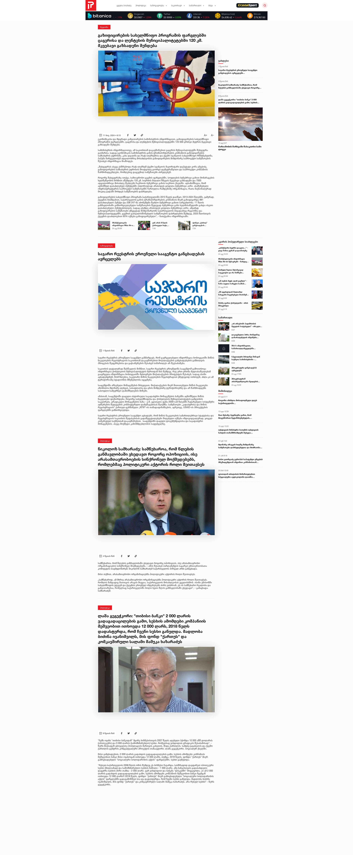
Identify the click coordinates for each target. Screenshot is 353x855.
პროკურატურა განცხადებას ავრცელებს (244, 369)
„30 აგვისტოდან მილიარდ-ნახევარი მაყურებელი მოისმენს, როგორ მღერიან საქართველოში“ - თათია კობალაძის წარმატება (233, 293)
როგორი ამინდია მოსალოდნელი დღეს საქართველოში (237, 401)
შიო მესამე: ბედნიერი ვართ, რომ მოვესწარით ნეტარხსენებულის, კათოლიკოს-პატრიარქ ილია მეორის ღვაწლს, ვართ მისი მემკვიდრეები (236, 416)
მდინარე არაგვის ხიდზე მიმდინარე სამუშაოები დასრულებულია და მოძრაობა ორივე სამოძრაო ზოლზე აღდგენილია (239, 446)
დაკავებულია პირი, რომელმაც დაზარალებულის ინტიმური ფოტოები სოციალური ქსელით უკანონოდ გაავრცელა (246, 336)
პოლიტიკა (141, 5)
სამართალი (225, 317)
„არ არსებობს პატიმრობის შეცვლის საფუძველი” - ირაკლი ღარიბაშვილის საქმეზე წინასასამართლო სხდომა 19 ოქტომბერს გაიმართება (246, 325)
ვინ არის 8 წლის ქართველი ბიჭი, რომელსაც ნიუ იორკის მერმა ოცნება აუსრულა (163, 224)
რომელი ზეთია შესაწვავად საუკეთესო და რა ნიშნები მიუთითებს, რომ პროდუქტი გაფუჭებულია (231, 271)
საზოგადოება (106, 245)
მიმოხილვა (225, 390)
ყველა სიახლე (124, 5)
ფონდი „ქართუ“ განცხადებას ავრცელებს (199, 224)
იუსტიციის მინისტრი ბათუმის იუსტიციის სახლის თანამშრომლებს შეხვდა (238, 431)
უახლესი (223, 60)
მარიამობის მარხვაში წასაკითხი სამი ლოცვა (239, 148)
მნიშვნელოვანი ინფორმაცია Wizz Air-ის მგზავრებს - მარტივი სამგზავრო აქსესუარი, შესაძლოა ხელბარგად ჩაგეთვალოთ (123, 224)
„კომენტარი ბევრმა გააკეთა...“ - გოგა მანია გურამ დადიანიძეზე (233, 249)
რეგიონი (104, 27)
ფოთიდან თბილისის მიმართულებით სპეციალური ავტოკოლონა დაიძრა (236, 475)
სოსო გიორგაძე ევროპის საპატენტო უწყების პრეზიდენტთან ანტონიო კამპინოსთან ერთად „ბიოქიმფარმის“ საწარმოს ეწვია (240, 461)
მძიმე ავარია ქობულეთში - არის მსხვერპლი (233, 304)
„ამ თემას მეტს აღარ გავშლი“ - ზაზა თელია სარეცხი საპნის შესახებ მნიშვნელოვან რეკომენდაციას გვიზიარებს (232, 282)
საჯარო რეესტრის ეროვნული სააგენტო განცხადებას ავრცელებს (237, 71)
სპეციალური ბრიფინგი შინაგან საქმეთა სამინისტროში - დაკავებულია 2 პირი (246, 358)
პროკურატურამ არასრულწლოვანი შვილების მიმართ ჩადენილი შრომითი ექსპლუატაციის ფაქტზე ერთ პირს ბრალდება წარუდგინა (245, 380)
